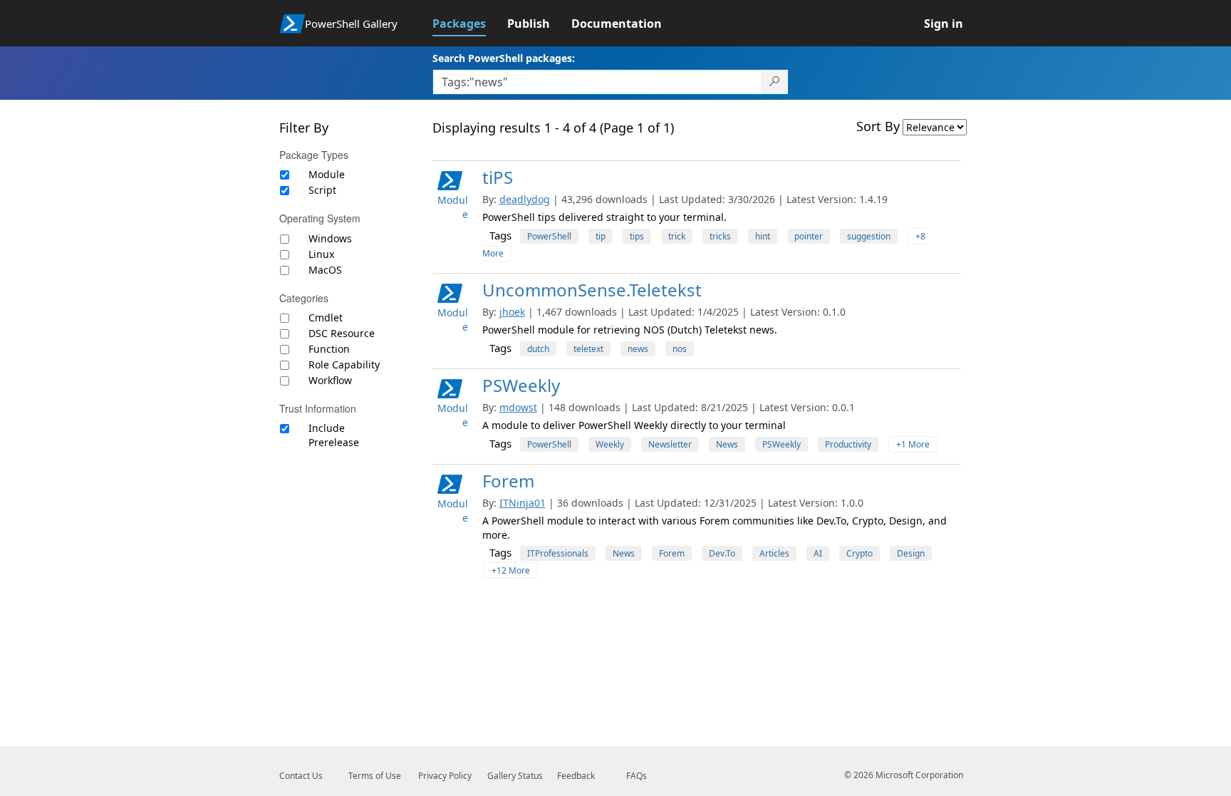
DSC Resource (341, 333)
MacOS (325, 269)
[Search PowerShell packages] (775, 82)
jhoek (512, 312)
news (638, 349)
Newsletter (670, 444)
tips (637, 236)
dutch (538, 349)
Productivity (848, 444)
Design (911, 553)
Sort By (878, 126)
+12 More (511, 570)
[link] (469, 23)
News (727, 444)
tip (601, 236)
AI (818, 553)
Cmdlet (325, 317)
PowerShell (549, 236)
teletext (588, 349)
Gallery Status (515, 776)
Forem (508, 480)
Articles (774, 553)
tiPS (497, 177)
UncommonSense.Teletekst (592, 289)
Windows (330, 238)
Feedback (576, 776)
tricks (720, 236)
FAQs (636, 776)
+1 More (913, 444)
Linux (321, 254)
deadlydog (524, 199)
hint (762, 236)
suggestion (868, 236)
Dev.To (722, 553)
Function (329, 349)
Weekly (610, 444)
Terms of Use (374, 776)
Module (326, 174)
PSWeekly (521, 385)
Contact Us (301, 776)
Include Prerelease (333, 435)
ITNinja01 (522, 503)
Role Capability (344, 364)
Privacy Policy (445, 776)
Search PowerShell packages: (503, 58)
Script (322, 190)
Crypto (859, 553)
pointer (808, 236)
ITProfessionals (557, 553)
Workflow (330, 380)
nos (679, 349)
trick (676, 236)
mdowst (518, 407)
